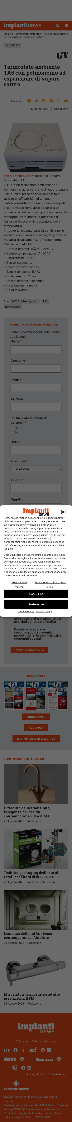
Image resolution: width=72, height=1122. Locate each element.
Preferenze (36, 604)
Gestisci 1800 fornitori (19, 584)
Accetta (36, 594)
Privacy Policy (44, 611)
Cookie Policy (26, 611)
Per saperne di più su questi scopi (50, 584)
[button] (63, 512)
